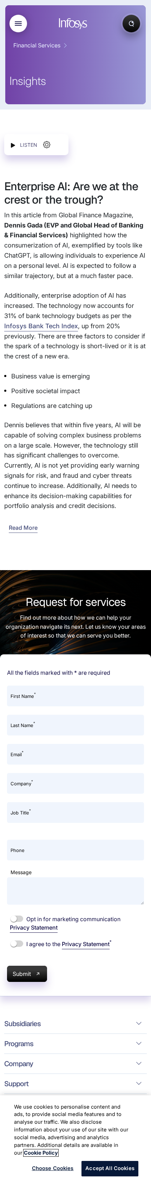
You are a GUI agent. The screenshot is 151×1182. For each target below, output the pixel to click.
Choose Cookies (53, 1168)
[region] (75, 1138)
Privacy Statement (34, 927)
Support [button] (16, 1083)
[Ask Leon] (131, 23)
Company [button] (18, 1063)
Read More (23, 527)
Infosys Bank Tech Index (41, 326)
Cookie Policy (41, 1153)
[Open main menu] (18, 23)
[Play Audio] (13, 145)
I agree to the (68, 943)
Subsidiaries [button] (22, 1023)
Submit (22, 973)
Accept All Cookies (109, 1168)
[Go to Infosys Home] (74, 23)
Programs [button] (18, 1043)
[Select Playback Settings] (47, 145)
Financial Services (36, 45)
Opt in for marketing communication (65, 923)
